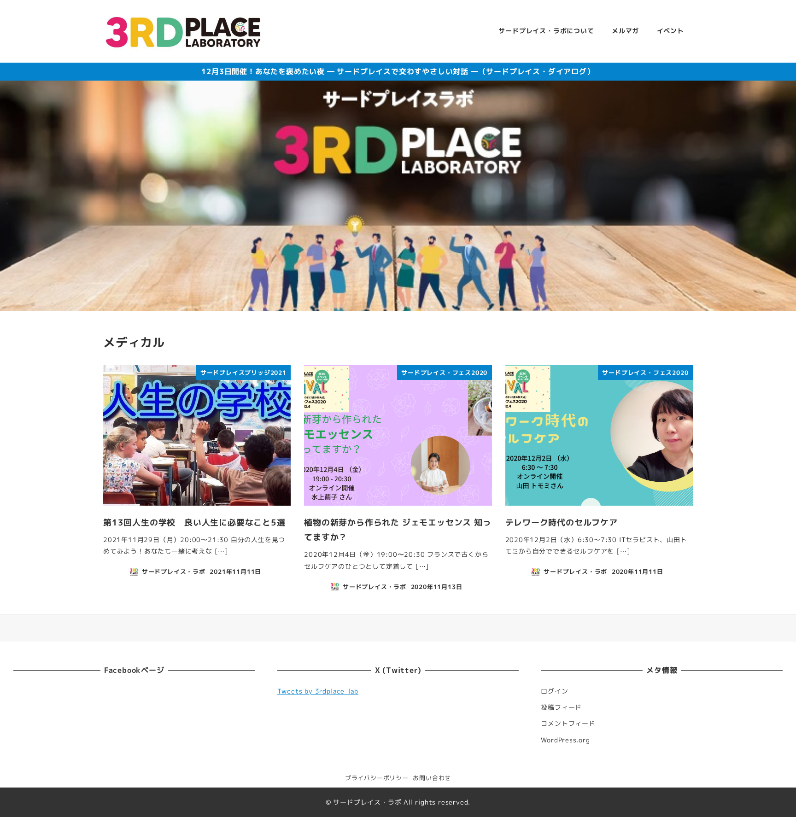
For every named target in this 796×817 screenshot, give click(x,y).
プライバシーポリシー (377, 778)
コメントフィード (568, 723)
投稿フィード (561, 707)
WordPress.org (565, 740)
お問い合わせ (432, 778)
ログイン (554, 691)
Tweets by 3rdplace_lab (318, 691)
